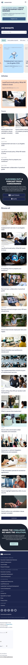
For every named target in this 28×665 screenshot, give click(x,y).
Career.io (3, 605)
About (2, 591)
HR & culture (22, 40)
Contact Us (3, 593)
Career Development (6, 576)
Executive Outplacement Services (9, 560)
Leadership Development (7, 574)
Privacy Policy (4, 600)
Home (5, 47)
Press (2, 598)
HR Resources (4, 579)
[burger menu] (25, 2)
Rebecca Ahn (16, 88)
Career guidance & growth (12, 40)
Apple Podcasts (15, 195)
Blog (9, 47)
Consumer (3, 603)
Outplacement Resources (7, 581)
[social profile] (2, 610)
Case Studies (4, 564)
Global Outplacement (6, 562)
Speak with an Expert (6, 596)
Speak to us (14, 544)
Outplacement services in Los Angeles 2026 (13, 62)
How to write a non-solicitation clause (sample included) (7, 131)
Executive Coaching (5, 572)
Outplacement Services (7, 557)
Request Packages (5, 567)
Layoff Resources (5, 584)
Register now (14, 19)
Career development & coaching (9, 569)
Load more (14, 518)
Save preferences (8, 657)
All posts (3, 40)
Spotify (15, 199)
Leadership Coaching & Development (10, 586)
